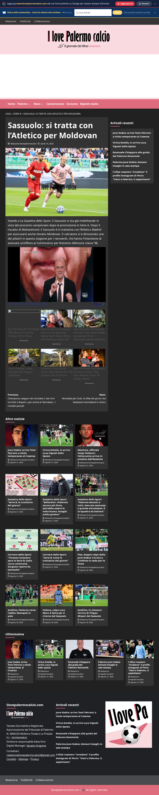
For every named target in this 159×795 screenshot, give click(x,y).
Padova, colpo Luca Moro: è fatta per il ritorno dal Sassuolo (54, 612)
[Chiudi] (155, 3)
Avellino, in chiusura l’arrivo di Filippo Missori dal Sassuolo (90, 612)
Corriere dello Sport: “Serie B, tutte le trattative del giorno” (55, 557)
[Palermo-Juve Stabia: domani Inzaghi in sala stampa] (110, 649)
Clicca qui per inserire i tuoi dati (137, 12)
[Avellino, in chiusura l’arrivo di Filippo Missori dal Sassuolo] (91, 595)
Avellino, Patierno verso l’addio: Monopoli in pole (22, 612)
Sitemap (23, 759)
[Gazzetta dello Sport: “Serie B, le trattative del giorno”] (21, 485)
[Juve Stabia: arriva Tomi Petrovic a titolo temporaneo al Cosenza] (21, 435)
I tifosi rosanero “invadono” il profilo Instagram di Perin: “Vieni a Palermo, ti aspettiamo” (132, 175)
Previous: (31, 400)
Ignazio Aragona (36, 745)
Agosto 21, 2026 (16, 462)
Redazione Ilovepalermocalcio (23, 143)
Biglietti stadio (89, 104)
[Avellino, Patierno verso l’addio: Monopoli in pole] (21, 595)
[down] (29, 104)
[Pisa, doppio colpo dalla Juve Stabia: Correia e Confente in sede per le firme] (91, 540)
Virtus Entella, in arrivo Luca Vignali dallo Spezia (56, 452)
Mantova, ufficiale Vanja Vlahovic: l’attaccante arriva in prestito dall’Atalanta (90, 454)
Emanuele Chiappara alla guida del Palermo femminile (131, 154)
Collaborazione (42, 21)
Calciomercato (55, 104)
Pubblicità (25, 21)
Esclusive (72, 104)
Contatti (11, 759)
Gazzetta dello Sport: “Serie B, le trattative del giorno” (20, 502)
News (37, 104)
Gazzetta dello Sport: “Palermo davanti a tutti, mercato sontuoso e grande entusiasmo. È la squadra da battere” (92, 505)
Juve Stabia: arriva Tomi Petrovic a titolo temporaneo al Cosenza (22, 452)
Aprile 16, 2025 (47, 143)
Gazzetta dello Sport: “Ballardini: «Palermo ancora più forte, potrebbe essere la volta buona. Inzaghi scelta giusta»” (55, 507)
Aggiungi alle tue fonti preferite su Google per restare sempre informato (58, 3)
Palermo (22, 104)
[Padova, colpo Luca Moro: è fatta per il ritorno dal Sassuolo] (56, 595)
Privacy (35, 759)
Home (11, 104)
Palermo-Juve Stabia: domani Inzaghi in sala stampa (130, 163)
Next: (84, 398)
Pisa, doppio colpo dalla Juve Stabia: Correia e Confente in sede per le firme (91, 559)
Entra (117, 12)
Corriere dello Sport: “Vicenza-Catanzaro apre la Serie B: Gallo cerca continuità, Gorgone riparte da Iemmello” (20, 562)
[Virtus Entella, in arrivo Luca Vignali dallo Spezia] (56, 435)
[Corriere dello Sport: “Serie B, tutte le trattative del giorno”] (56, 540)
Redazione (10, 21)
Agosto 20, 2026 (86, 570)
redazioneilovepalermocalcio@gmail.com (31, 755)
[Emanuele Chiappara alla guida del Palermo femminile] (79, 649)
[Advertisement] (79, 76)
